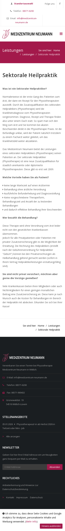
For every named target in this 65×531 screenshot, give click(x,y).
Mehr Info (31, 521)
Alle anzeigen (13, 436)
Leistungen (28, 54)
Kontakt (10, 497)
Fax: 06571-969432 (15, 392)
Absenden (55, 467)
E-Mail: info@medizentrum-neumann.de (26, 377)
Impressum (22, 497)
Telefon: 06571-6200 (16, 385)
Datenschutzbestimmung (15, 489)
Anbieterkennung (11, 485)
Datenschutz (36, 497)
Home (56, 50)
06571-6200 (28, 11)
